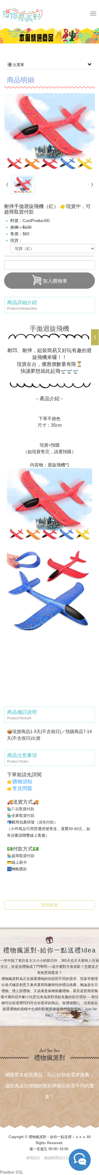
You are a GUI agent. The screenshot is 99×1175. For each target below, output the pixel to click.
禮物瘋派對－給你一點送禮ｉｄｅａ (28, 14)
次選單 (18, 65)
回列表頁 (49, 905)
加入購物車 (55, 281)
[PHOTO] (49, 132)
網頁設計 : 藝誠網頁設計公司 (49, 1158)
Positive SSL (11, 1172)
